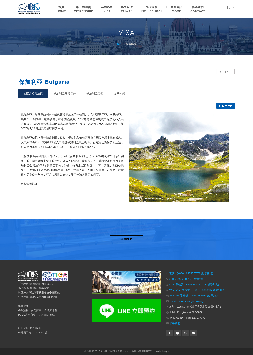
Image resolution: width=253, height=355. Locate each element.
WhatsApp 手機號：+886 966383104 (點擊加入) (197, 290)
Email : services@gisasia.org (186, 301)
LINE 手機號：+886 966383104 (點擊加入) (194, 284)
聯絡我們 (175, 323)
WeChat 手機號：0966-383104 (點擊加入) (194, 295)
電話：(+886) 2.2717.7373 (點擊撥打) (191, 273)
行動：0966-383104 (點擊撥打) (187, 278)
